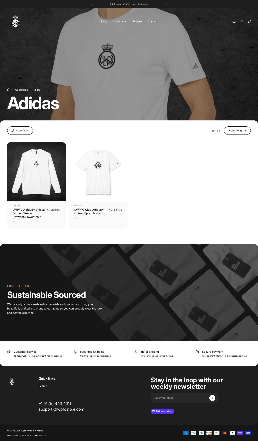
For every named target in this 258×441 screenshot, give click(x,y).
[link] (55, 403)
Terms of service (39, 435)
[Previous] (92, 4)
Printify (16, 206)
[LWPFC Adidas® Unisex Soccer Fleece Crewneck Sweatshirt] (36, 171)
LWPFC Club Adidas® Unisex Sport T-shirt (89, 211)
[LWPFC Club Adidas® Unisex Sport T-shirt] (98, 171)
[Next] (165, 4)
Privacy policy (25, 435)
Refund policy (12, 435)
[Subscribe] (212, 398)
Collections (21, 89)
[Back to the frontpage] (8, 89)
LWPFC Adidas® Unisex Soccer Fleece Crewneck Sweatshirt (29, 213)
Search (43, 386)
